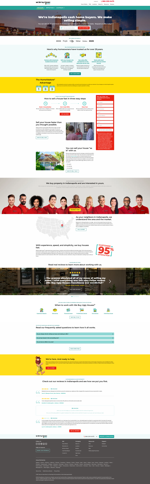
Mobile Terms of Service (47, 470)
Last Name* (100, 105)
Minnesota (55, 464)
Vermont (97, 465)
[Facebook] (37, 444)
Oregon (60, 465)
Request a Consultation (106, 436)
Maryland (38, 464)
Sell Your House (65, 448)
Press (76, 455)
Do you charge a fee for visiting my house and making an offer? (52, 334)
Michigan (50, 464)
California (52, 462)
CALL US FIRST (51, 368)
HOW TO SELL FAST (42, 137)
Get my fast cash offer (105, 130)
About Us (100, 4)
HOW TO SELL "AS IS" (72, 171)
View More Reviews (75, 289)
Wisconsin (53, 467)
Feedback (104, 443)
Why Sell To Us (75, 317)
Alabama (37, 462)
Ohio (51, 465)
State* (99, 122)
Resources (106, 4)
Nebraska (76, 464)
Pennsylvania (65, 465)
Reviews (112, 4)
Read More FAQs (75, 348)
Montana (71, 464)
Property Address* (101, 115)
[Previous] (40, 281)
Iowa (93, 462)
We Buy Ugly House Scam (94, 450)
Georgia (77, 462)
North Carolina (39, 465)
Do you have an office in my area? (45, 342)
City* (99, 118)
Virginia (102, 465)
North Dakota (46, 465)
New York (106, 464)
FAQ (90, 4)
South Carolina (79, 465)
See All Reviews (75, 430)
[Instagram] (39, 444)
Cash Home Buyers (66, 450)
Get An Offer (65, 114)
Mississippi (61, 464)
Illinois (85, 462)
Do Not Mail (104, 446)
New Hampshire (87, 464)
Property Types (75, 209)
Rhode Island (72, 465)
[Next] (110, 281)
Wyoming (58, 467)
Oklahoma (55, 465)
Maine (111, 462)
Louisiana (106, 462)
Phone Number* (101, 108)
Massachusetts (44, 464)
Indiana (89, 462)
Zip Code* (100, 125)
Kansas (96, 462)
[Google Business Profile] (46, 444)
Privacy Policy (107, 148)
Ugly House (77, 453)
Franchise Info (78, 450)
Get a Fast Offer (83, 27)
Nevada (81, 464)
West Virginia (46, 467)
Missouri (66, 464)
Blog (89, 448)
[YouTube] (41, 444)
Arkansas (47, 462)
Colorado (57, 462)
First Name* (100, 102)
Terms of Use (100, 148)
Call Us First (81, 229)
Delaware (68, 462)
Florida (73, 462)
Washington (107, 465)
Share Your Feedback (43, 450)
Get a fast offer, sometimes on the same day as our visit (83, 61)
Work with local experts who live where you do (99, 61)
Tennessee (85, 465)
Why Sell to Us (65, 446)
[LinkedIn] (44, 444)
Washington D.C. (39, 467)
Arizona (42, 462)
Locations (94, 4)
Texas (90, 465)
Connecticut (62, 462)
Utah (93, 465)
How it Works (84, 4)
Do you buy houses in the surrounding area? (48, 338)
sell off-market (74, 156)
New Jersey (94, 464)
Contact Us (96, 1)
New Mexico (100, 464)
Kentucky (101, 462)
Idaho (81, 462)
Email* (99, 112)
